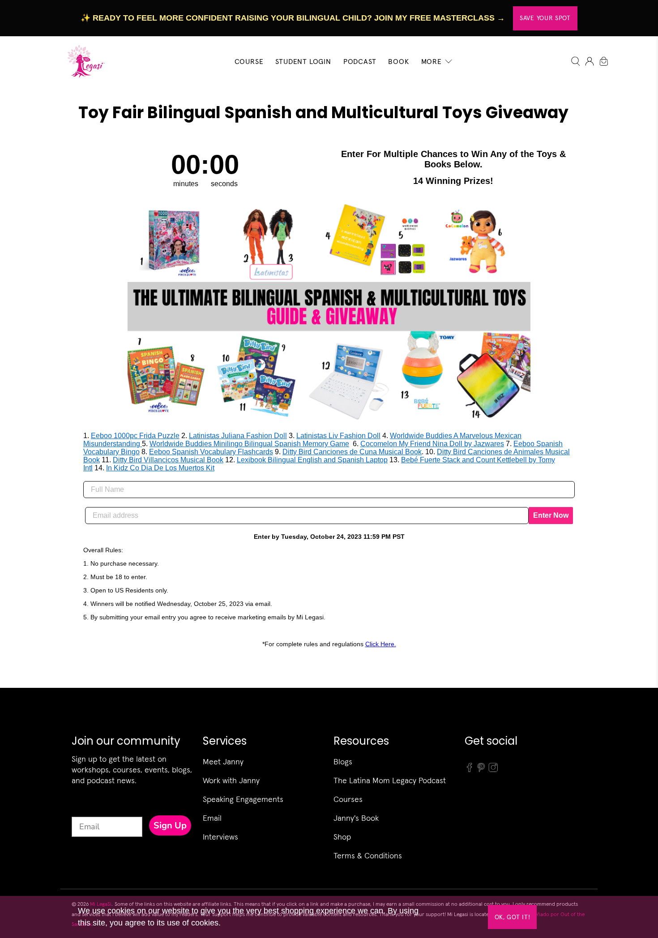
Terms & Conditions (367, 855)
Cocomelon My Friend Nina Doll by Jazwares (432, 444)
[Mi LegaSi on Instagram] (493, 770)
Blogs (342, 761)
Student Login (303, 61)
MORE (431, 61)
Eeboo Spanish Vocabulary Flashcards (211, 452)
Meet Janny (223, 761)
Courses (348, 799)
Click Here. (380, 644)
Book (398, 61)
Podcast (359, 61)
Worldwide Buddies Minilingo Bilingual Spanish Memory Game (249, 444)
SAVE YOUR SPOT (545, 18)
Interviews (220, 836)
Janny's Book (356, 818)
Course (249, 61)
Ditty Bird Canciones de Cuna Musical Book (352, 452)
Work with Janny (231, 780)
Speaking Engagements (243, 799)
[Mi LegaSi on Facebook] (469, 770)
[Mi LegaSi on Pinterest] (481, 770)
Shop (342, 836)
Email (212, 818)
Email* (84, 808)
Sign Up (170, 825)
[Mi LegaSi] (83, 61)
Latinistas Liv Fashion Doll (338, 435)
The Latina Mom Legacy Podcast (389, 780)
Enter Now (550, 515)
